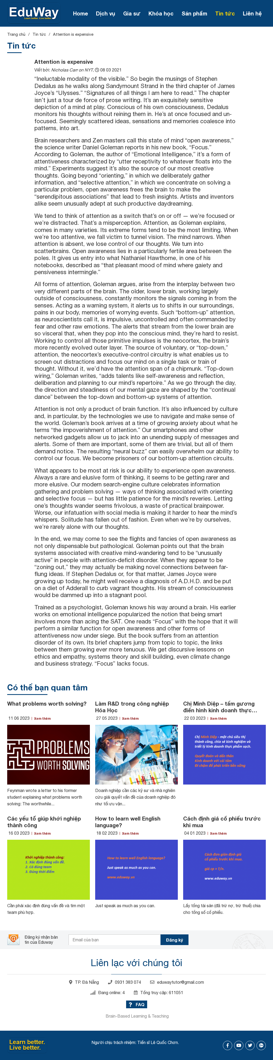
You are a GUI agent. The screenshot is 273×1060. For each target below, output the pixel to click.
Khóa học (161, 13)
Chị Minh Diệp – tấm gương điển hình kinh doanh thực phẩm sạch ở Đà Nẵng (219, 707)
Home (80, 13)
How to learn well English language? (127, 821)
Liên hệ (252, 13)
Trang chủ (16, 34)
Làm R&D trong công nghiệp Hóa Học (132, 706)
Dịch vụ (105, 13)
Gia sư (131, 13)
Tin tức (225, 13)
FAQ (139, 1004)
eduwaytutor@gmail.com (180, 982)
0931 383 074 (128, 982)
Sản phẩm (194, 13)
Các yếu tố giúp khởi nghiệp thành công (44, 821)
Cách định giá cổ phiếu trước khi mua (222, 821)
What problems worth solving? (46, 703)
